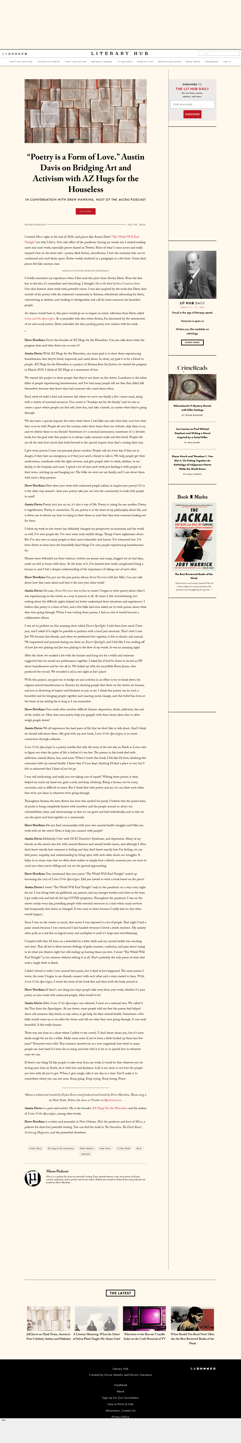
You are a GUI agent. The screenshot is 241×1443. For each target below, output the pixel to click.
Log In (227, 62)
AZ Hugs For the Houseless (109, 1108)
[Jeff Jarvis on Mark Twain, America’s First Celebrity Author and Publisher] (48, 1327)
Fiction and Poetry (49, 62)
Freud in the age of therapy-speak (192, 312)
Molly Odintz (194, 474)
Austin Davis (35, 1148)
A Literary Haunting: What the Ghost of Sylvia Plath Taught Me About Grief (96, 1337)
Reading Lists (145, 62)
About (120, 1391)
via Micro (85, 211)
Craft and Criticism (21, 62)
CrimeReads (212, 62)
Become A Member (102, 62)
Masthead (120, 1385)
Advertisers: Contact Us (121, 1410)
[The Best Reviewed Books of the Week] (194, 537)
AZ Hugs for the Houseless (61, 1148)
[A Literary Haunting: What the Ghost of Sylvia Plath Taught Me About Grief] (96, 1327)
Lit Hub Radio (125, 62)
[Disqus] (86, 1228)
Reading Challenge (169, 62)
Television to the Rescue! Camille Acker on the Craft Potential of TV (144, 1337)
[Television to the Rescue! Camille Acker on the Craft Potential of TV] (144, 1327)
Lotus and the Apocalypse (39, 319)
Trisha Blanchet (194, 415)
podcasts (85, 1153)
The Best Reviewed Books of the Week (194, 576)
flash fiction (105, 1148)
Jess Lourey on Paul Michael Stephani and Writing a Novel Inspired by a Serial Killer (192, 433)
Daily (192, 303)
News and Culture (76, 62)
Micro (139, 1148)
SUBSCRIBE (192, 114)
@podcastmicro (112, 1100)
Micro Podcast (35, 224)
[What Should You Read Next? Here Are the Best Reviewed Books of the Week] (192, 1327)
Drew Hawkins (87, 1148)
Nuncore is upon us (192, 321)
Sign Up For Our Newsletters (120, 1398)
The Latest (120, 1293)
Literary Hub (120, 53)
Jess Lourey (194, 442)
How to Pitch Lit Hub (120, 1404)
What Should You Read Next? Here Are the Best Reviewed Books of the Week (192, 1339)
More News (192, 342)
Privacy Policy (121, 1417)
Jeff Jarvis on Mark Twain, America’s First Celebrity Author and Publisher (48, 1337)
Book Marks (193, 62)
